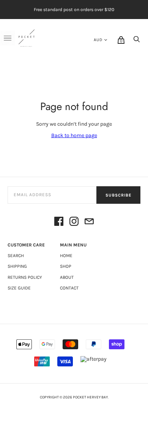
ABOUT (67, 277)
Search (16, 255)
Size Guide (19, 288)
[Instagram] (74, 222)
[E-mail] (89, 222)
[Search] (136, 41)
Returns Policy (25, 277)
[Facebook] (58, 222)
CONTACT (69, 288)
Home (66, 255)
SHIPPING (17, 266)
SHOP (65, 266)
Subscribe (118, 195)
